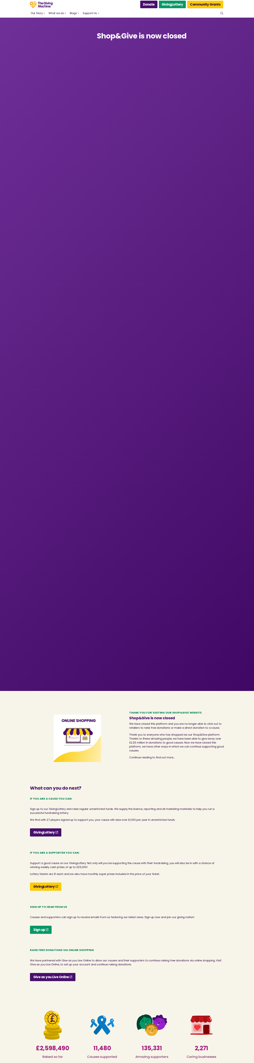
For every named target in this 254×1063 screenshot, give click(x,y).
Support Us (90, 13)
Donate (149, 4)
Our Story (37, 13)
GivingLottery (172, 4)
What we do (56, 13)
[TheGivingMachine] (41, 4)
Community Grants (205, 4)
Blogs (73, 13)
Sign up (39, 929)
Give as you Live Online (51, 977)
